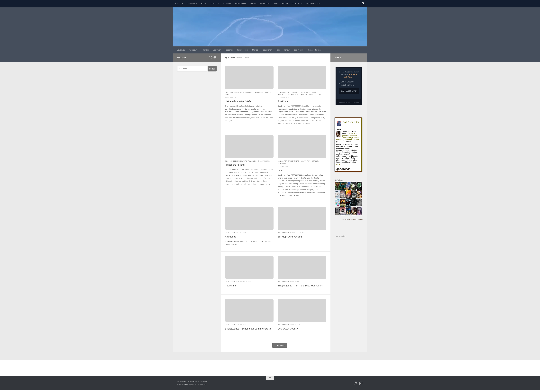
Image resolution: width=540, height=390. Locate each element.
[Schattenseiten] (348, 206)
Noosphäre (227, 3)
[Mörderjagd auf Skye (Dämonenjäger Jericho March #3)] (354, 198)
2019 (288, 92)
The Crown (283, 101)
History (297, 95)
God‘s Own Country (288, 328)
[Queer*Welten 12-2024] (337, 206)
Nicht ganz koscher (235, 164)
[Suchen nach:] (192, 68)
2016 (279, 92)
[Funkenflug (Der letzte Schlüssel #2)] (337, 190)
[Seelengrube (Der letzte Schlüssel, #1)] (343, 190)
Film (254, 92)
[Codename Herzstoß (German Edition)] (348, 198)
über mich (215, 3)
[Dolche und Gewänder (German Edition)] (354, 206)
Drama (249, 92)
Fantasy (285, 3)
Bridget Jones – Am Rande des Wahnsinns (300, 285)
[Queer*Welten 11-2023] (359, 197)
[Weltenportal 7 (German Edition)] (354, 189)
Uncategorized (231, 233)
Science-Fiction (312, 3)
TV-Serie (318, 95)
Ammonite (230, 236)
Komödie (268, 92)
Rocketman (231, 285)
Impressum (191, 3)
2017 (284, 92)
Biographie (282, 95)
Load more (280, 345)
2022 (298, 92)
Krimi (227, 95)
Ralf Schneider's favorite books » (352, 219)
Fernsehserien (240, 3)
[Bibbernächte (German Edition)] (348, 214)
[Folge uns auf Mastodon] (215, 57)
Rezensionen (265, 3)
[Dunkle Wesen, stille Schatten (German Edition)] (343, 215)
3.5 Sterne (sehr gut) (237, 92)
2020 (293, 92)
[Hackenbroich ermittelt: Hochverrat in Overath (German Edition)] (343, 198)
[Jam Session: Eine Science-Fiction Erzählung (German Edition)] (343, 207)
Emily (281, 170)
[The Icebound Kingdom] (337, 198)
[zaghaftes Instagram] (210, 57)
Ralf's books (339, 180)
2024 (226, 92)
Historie (260, 92)
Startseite (179, 3)
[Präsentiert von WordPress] (186, 384)
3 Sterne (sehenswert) (238, 161)
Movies (253, 3)
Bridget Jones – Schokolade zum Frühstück (248, 328)
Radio (276, 3)
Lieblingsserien (340, 236)
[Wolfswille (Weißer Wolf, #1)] (337, 214)
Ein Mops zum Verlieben (290, 236)
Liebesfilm (282, 164)
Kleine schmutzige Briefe (238, 101)
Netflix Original (307, 95)
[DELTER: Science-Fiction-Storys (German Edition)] (359, 215)
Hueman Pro (202, 384)
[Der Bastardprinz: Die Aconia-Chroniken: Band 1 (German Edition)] (359, 189)
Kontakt (204, 3)
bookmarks (296, 3)
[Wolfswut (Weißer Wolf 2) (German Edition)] (359, 206)
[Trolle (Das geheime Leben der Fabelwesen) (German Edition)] (354, 215)
